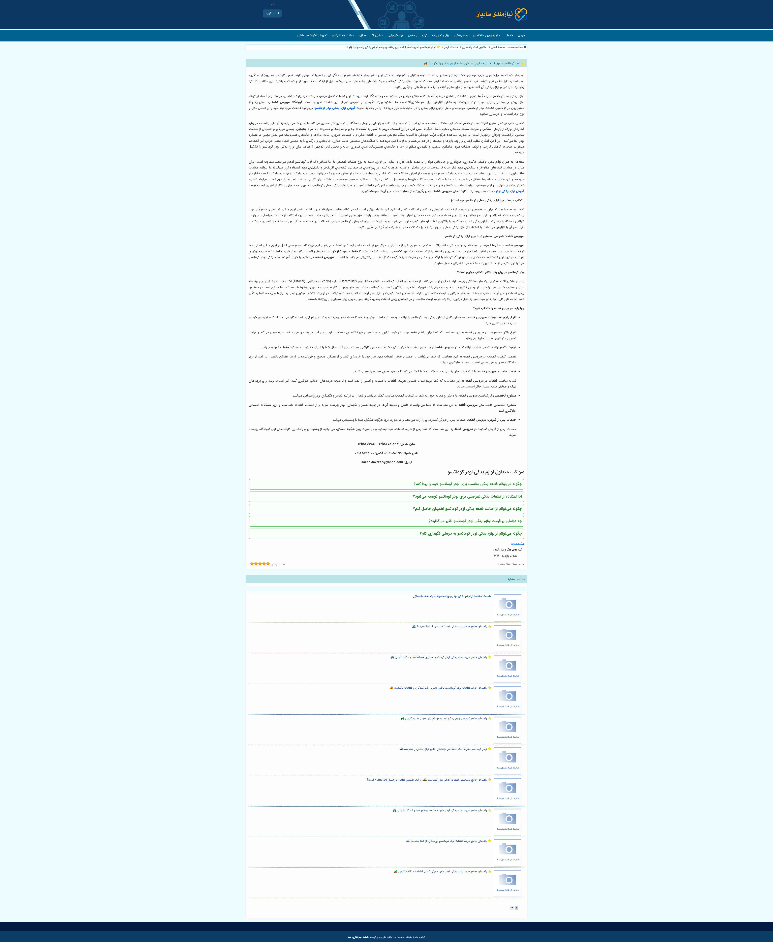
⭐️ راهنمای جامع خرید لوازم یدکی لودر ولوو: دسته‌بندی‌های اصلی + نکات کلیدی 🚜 (441, 810)
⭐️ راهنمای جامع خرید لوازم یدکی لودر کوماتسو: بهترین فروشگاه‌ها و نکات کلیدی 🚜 (440, 657)
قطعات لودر (451, 47)
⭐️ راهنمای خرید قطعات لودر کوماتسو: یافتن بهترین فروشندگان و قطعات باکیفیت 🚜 (440, 688)
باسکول (412, 35)
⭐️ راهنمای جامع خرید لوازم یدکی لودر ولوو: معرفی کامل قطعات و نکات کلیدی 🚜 (442, 871)
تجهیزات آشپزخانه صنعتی (312, 35)
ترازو (424, 35)
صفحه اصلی (498, 47)
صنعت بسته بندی (343, 35)
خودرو (521, 35)
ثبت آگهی (272, 13)
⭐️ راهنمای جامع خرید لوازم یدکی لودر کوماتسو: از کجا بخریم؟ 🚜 (451, 626)
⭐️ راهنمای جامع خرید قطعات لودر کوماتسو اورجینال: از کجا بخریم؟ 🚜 (448, 841)
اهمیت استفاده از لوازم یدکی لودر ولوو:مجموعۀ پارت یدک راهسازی (452, 596)
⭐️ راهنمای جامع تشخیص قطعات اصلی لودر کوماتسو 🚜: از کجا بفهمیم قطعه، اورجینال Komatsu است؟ (429, 780)
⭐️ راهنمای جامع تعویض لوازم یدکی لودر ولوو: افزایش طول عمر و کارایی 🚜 (446, 718)
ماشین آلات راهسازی (371, 35)
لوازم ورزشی (461, 35)
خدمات (508, 35)
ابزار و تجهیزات (441, 35)
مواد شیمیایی (395, 35)
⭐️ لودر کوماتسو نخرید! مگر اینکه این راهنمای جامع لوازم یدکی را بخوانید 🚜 (394, 47)
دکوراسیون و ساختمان (486, 35)
